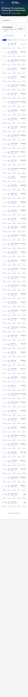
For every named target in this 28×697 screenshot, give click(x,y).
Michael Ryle (14, 68)
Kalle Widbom (14, 318)
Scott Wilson (14, 427)
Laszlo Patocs (14, 118)
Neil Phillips (13, 360)
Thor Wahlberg (14, 110)
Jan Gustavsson (15, 310)
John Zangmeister (15, 135)
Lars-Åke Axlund (15, 268)
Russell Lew (13, 410)
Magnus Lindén (14, 335)
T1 (19, 40)
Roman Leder (14, 93)
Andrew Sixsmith (15, 285)
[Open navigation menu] (2, 2)
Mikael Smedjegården (15, 243)
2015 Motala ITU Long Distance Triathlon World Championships (13, 9)
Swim (15, 40)
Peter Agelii (13, 502)
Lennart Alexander (15, 393)
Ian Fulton (13, 385)
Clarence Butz (14, 260)
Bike (22, 40)
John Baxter (14, 76)
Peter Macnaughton (15, 151)
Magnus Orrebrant (15, 101)
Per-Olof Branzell (15, 235)
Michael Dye (14, 201)
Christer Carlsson (15, 85)
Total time (10, 40)
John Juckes (14, 160)
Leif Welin (13, 343)
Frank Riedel (14, 368)
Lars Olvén (13, 352)
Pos (4, 40)
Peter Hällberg (14, 377)
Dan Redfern (14, 452)
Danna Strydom (14, 443)
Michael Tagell (14, 143)
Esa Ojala (13, 177)
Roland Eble (13, 43)
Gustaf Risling (14, 485)
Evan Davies (14, 210)
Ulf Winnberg (14, 185)
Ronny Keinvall (14, 468)
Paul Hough (13, 218)
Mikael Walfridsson (15, 60)
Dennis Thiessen (15, 402)
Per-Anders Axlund (15, 168)
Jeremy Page (14, 293)
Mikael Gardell (14, 493)
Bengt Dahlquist (15, 477)
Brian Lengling (14, 227)
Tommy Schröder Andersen (15, 277)
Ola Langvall (13, 302)
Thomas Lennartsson (15, 327)
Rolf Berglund (14, 51)
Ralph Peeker (14, 193)
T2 (25, 40)
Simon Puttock (14, 126)
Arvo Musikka (14, 460)
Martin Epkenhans (15, 435)
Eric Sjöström (14, 252)
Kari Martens (14, 418)
